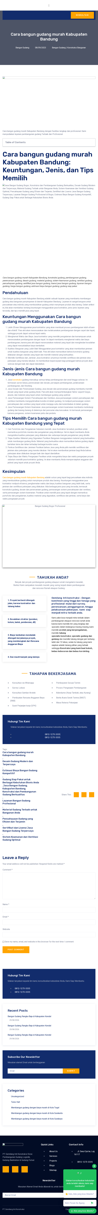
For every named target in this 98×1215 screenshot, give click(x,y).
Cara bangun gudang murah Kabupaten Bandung (23, 477)
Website (6, 929)
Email (6, 916)
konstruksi (17, 379)
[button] (92, 142)
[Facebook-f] (6, 1169)
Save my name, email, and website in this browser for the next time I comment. (39, 941)
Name (6, 904)
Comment (8, 869)
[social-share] (76, 794)
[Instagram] (15, 1169)
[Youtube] (24, 1169)
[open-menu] (5, 15)
